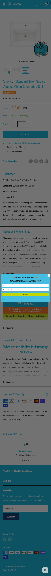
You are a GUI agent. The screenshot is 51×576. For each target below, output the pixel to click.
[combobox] (4, 289)
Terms (5, 299)
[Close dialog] (49, 275)
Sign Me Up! (25, 294)
